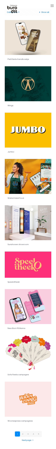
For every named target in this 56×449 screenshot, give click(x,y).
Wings (10, 105)
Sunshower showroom (18, 244)
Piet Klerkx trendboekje (18, 59)
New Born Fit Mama (16, 328)
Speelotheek (14, 282)
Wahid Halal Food (16, 198)
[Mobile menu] (52, 5)
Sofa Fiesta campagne (18, 374)
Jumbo (11, 151)
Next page (26, 440)
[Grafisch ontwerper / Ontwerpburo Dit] (28, 8)
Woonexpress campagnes (20, 421)
